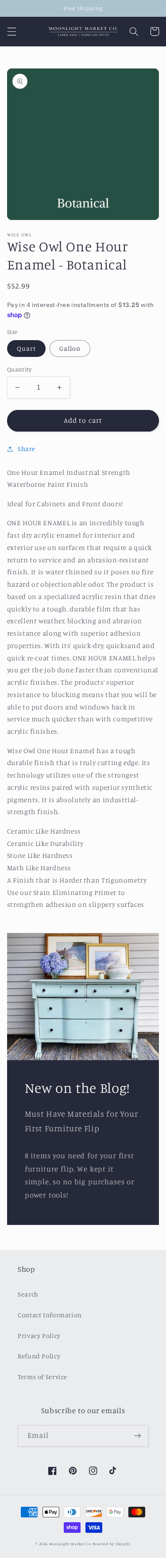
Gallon (70, 348)
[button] (11, 31)
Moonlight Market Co (70, 1543)
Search (28, 1294)
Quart (26, 348)
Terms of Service (42, 1376)
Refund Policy (39, 1356)
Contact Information (50, 1315)
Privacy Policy (39, 1335)
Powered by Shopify (112, 1543)
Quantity (19, 369)
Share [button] (26, 448)
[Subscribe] (137, 1436)
